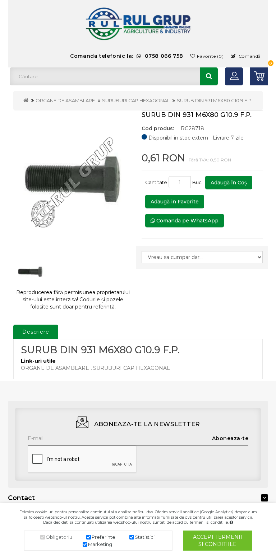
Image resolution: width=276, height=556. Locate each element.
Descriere (35, 332)
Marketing (100, 544)
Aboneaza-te (230, 438)
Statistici (145, 537)
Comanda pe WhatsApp (186, 220)
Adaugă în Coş (229, 182)
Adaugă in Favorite (175, 201)
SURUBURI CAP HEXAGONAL (136, 100)
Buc (198, 182)
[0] (259, 76)
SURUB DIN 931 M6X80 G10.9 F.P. (215, 100)
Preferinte (103, 537)
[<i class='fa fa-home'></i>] (25, 100)
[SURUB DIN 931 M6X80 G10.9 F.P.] (73, 180)
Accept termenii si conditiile (217, 540)
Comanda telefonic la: (126, 56)
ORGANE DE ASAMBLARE (65, 100)
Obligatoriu (59, 537)
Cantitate (156, 182)
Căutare (209, 76)
